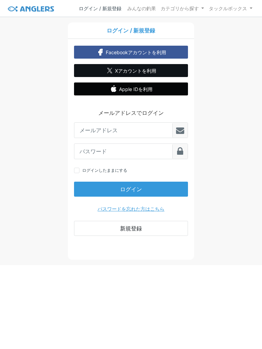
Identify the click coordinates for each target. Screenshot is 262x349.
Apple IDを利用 (135, 89)
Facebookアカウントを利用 (136, 52)
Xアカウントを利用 (135, 71)
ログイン (131, 189)
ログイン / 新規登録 (100, 8)
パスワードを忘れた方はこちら (131, 209)
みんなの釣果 (141, 8)
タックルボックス (228, 8)
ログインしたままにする (104, 170)
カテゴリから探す (180, 8)
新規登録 (131, 228)
